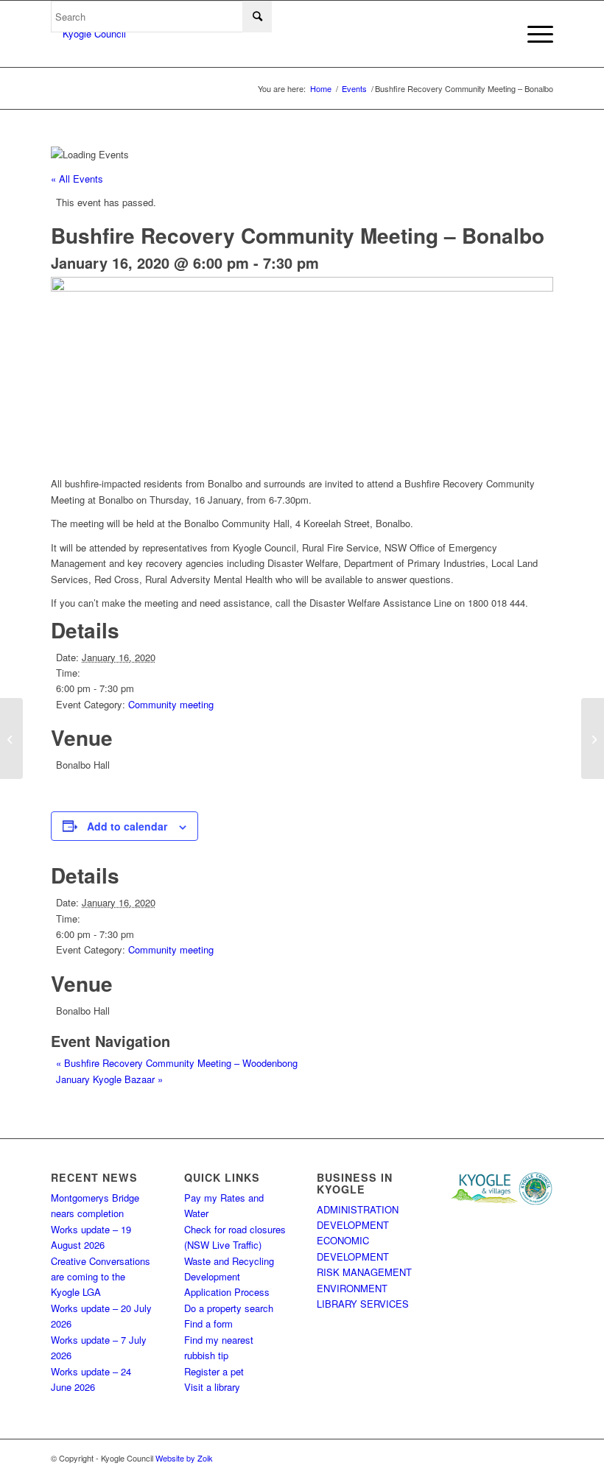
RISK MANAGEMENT (364, 1272)
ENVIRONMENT (352, 1288)
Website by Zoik (184, 1458)
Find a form (208, 1323)
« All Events (77, 179)
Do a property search (228, 1308)
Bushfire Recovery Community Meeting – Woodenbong (177, 1063)
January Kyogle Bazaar (109, 1079)
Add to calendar (127, 826)
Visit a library (212, 1387)
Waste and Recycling (229, 1261)
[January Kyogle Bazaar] (592, 738)
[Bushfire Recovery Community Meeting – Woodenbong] (11, 738)
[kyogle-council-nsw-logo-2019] (88, 34)
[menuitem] (533, 34)
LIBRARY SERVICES (363, 1304)
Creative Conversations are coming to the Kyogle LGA (100, 1277)
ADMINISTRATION (357, 1209)
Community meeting (171, 704)
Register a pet (214, 1371)
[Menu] (533, 34)
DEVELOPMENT (353, 1225)
